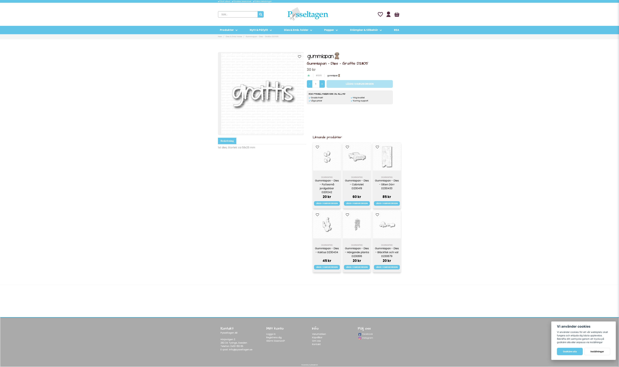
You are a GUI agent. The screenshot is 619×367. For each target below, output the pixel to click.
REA (396, 30)
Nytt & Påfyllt (259, 30)
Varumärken (319, 334)
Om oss (316, 340)
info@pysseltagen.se (240, 349)
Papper (329, 30)
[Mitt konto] (388, 14)
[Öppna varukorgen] (397, 14)
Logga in (271, 334)
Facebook (367, 334)
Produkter (227, 30)
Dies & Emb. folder (296, 30)
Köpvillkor (317, 337)
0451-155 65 (236, 346)
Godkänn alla (570, 351)
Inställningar (597, 351)
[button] (299, 57)
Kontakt (316, 344)
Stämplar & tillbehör (364, 30)
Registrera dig (274, 337)
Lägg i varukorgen (327, 203)
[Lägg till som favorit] (380, 14)
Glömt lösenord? (275, 340)
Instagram (367, 337)
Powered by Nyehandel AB (309, 365)
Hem (220, 36)
